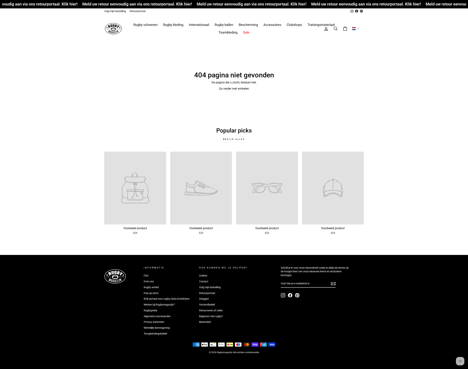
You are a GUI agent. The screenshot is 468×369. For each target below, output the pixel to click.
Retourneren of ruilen (211, 310)
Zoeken (203, 275)
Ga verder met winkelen (234, 88)
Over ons (149, 281)
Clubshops (294, 25)
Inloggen (204, 298)
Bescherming (248, 25)
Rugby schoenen (145, 25)
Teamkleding (228, 32)
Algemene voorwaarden (157, 316)
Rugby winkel (151, 287)
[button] (356, 29)
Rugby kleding (173, 25)
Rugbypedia (150, 310)
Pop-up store (151, 293)
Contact (203, 281)
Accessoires (272, 25)
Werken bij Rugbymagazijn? (159, 304)
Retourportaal (138, 11)
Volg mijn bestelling (115, 11)
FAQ (146, 275)
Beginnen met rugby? (211, 316)
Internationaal (199, 25)
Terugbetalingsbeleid (155, 333)
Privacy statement (154, 321)
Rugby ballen (224, 25)
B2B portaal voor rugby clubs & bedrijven (167, 298)
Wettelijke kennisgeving (157, 327)
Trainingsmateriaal (321, 25)
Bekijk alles (234, 139)
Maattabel (205, 321)
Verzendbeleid (207, 304)
